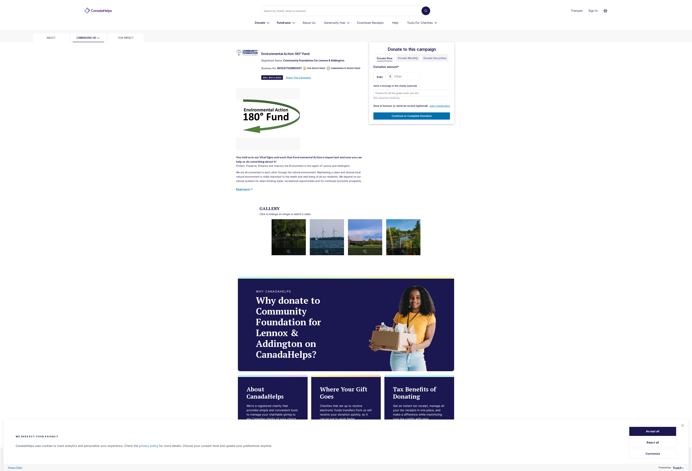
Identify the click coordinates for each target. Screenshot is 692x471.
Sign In (593, 10)
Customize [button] (653, 453)
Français (577, 10)
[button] (682, 425)
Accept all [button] (652, 431)
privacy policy (148, 446)
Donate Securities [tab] (435, 58)
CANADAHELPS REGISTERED (345, 68)
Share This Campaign (298, 77)
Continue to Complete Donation (412, 115)
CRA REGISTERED (316, 68)
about (51, 37)
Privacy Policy (15, 467)
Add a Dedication (440, 105)
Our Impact (126, 37)
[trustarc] (678, 467)
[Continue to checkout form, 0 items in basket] (606, 10)
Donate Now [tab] (384, 58)
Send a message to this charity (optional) (395, 86)
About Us (309, 22)
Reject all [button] (653, 442)
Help (395, 22)
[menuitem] (262, 23)
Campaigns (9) (86, 37)
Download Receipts (370, 22)
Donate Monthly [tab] (408, 58)
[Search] (426, 10)
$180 (379, 77)
